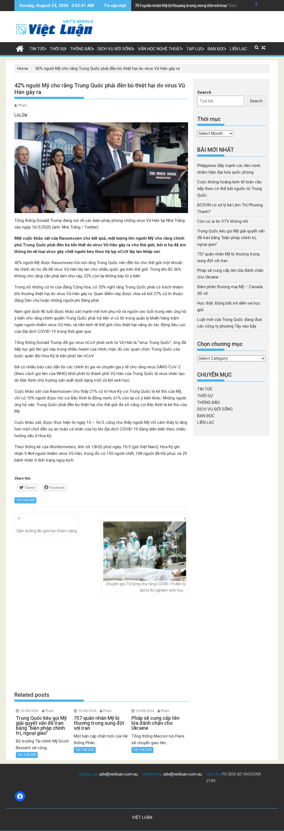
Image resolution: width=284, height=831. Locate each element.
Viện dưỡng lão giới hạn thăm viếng (46, 531)
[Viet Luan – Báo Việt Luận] (19, 48)
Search (204, 92)
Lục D (19, 114)
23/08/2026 (29, 711)
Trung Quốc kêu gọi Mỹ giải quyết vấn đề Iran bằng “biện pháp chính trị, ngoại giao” (231, 238)
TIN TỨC (37, 48)
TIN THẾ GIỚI (25, 500)
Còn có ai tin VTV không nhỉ (222, 221)
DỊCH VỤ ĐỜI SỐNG (115, 48)
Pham (22, 105)
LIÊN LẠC (238, 48)
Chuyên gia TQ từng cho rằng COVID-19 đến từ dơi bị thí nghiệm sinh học (146, 587)
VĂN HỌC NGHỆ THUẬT (160, 48)
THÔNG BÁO (81, 48)
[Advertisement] (101, 643)
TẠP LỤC (194, 48)
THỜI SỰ (57, 48)
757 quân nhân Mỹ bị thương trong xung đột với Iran (181, 5)
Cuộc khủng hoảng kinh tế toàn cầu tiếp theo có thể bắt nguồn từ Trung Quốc (229, 188)
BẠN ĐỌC (216, 48)
